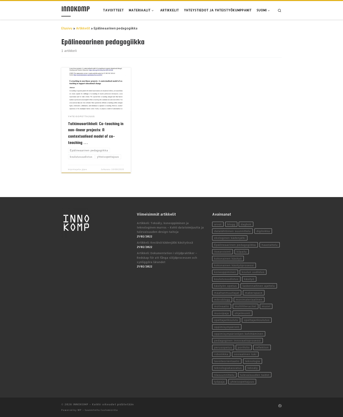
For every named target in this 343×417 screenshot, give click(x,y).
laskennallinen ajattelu (259, 285)
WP (79, 409)
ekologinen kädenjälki (229, 237)
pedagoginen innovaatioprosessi (237, 340)
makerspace (253, 292)
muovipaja (221, 313)
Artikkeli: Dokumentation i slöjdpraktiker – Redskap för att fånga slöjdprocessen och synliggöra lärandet (167, 257)
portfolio (244, 347)
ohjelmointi (242, 313)
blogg (231, 224)
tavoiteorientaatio (226, 361)
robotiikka (221, 354)
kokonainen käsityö (228, 258)
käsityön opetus (225, 285)
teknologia (252, 361)
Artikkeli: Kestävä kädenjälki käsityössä (165, 242)
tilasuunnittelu (224, 374)
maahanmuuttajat (226, 292)
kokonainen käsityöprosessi (234, 265)
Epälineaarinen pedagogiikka (235, 244)
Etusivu (66, 28)
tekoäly (253, 367)
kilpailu (242, 251)
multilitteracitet (245, 306)
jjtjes (84, 169)
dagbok (246, 224)
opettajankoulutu (226, 320)
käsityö (249, 279)
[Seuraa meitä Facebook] (280, 405)
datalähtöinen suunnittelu (232, 231)
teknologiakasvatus (228, 367)
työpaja (219, 381)
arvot (218, 224)
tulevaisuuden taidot (254, 374)
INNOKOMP (80, 404)
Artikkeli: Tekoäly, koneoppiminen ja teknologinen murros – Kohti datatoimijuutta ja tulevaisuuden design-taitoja (170, 227)
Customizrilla (109, 409)
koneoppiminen (225, 272)
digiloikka (263, 231)
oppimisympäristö (226, 327)
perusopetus (223, 347)
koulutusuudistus (226, 279)
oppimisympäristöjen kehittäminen (238, 333)
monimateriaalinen (249, 299)
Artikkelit (83, 28)
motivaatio (221, 306)
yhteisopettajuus (242, 381)
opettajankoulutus (257, 320)
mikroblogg (222, 299)
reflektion (262, 347)
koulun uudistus (253, 272)
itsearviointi (222, 251)
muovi (266, 306)
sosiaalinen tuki (245, 354)
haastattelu (270, 244)
